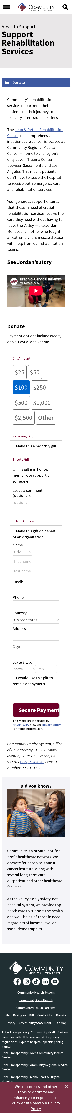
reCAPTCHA (21, 725)
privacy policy (51, 725)
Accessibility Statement (35, 1023)
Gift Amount (21, 358)
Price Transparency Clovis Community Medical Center (33, 1055)
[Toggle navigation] (7, 7)
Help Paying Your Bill (20, 1015)
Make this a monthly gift (36, 445)
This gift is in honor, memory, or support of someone (32, 475)
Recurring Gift (22, 436)
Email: (18, 581)
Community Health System (36, 992)
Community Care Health (36, 1000)
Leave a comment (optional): (28, 493)
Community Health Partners (35, 1008)
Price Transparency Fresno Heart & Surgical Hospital (31, 1079)
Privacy (10, 1023)
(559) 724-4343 (32, 761)
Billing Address (23, 521)
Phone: (18, 597)
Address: (20, 628)
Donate (61, 1015)
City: (16, 646)
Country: (20, 612)
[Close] (66, 1086)
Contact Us (45, 1015)
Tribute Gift (20, 459)
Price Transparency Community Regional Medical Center (35, 1067)
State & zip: (22, 662)
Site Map (61, 1023)
